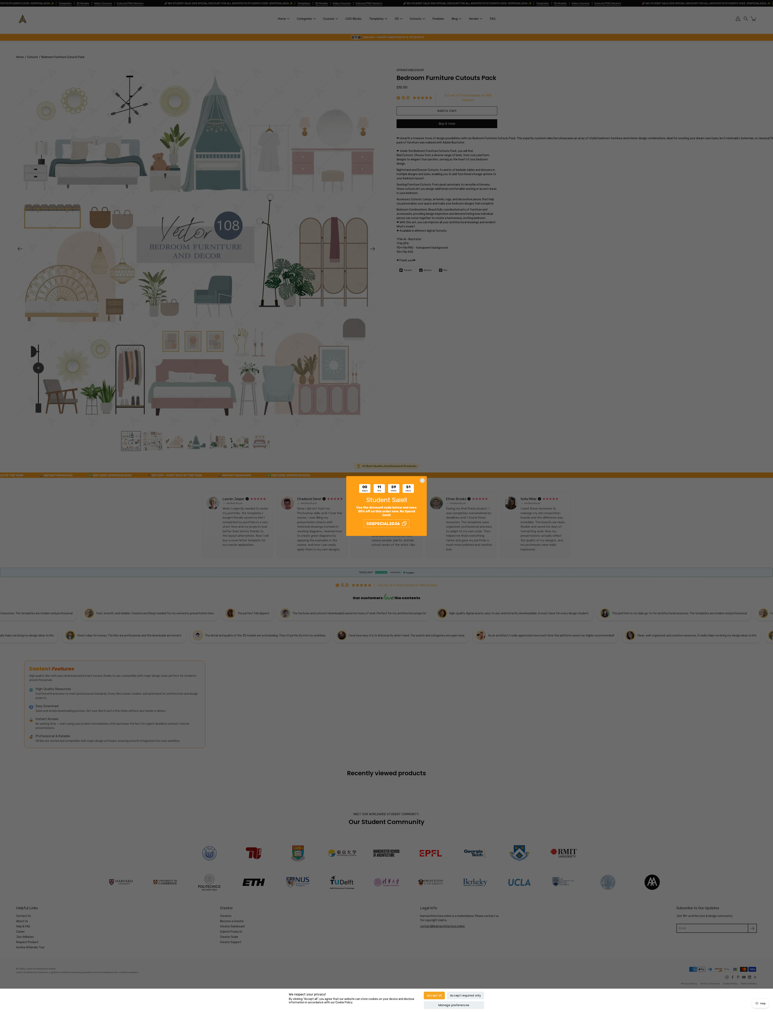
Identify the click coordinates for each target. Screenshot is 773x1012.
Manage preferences (453, 1005)
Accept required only (465, 995)
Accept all (434, 995)
